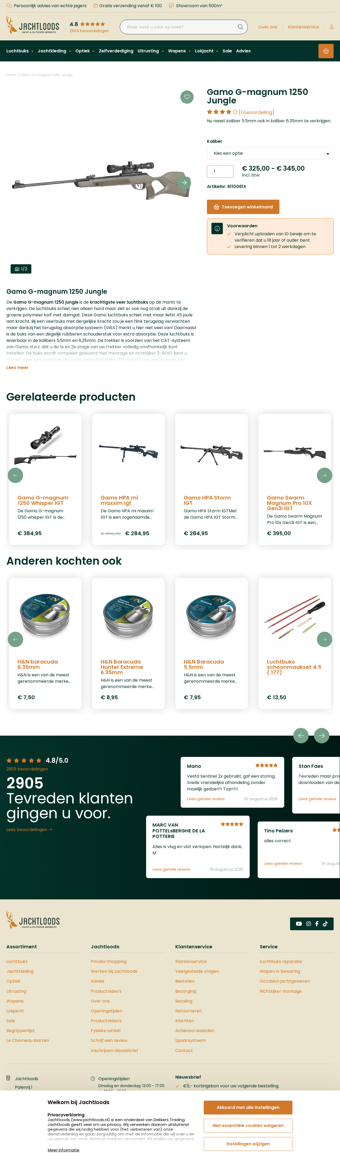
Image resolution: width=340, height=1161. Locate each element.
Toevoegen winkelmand (247, 207)
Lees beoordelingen (27, 830)
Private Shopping (108, 961)
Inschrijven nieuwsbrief (114, 1050)
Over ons (267, 27)
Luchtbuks (18, 51)
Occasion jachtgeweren (285, 981)
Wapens (177, 51)
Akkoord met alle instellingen (248, 1107)
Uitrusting (149, 51)
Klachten (184, 1020)
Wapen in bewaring (280, 971)
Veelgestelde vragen (197, 971)
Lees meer (17, 367)
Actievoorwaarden (194, 1030)
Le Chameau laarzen (27, 1040)
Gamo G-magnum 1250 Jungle (47, 75)
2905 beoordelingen (89, 30)
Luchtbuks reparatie (281, 961)
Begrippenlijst (20, 1030)
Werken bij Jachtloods (114, 971)
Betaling (183, 1001)
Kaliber (214, 141)
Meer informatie (63, 1150)
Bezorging (185, 991)
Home (11, 75)
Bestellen (185, 981)
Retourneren (188, 1010)
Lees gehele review (206, 799)
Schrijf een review (109, 1040)
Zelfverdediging (116, 51)
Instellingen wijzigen (248, 1144)
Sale (227, 51)
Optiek (83, 51)
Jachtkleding (52, 51)
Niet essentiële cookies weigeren (248, 1125)
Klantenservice (303, 27)
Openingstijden (106, 1010)
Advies (243, 51)
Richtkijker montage (281, 991)
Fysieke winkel (105, 1030)
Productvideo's (106, 991)
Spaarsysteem (190, 1040)
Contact (184, 1050)
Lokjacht (205, 51)
